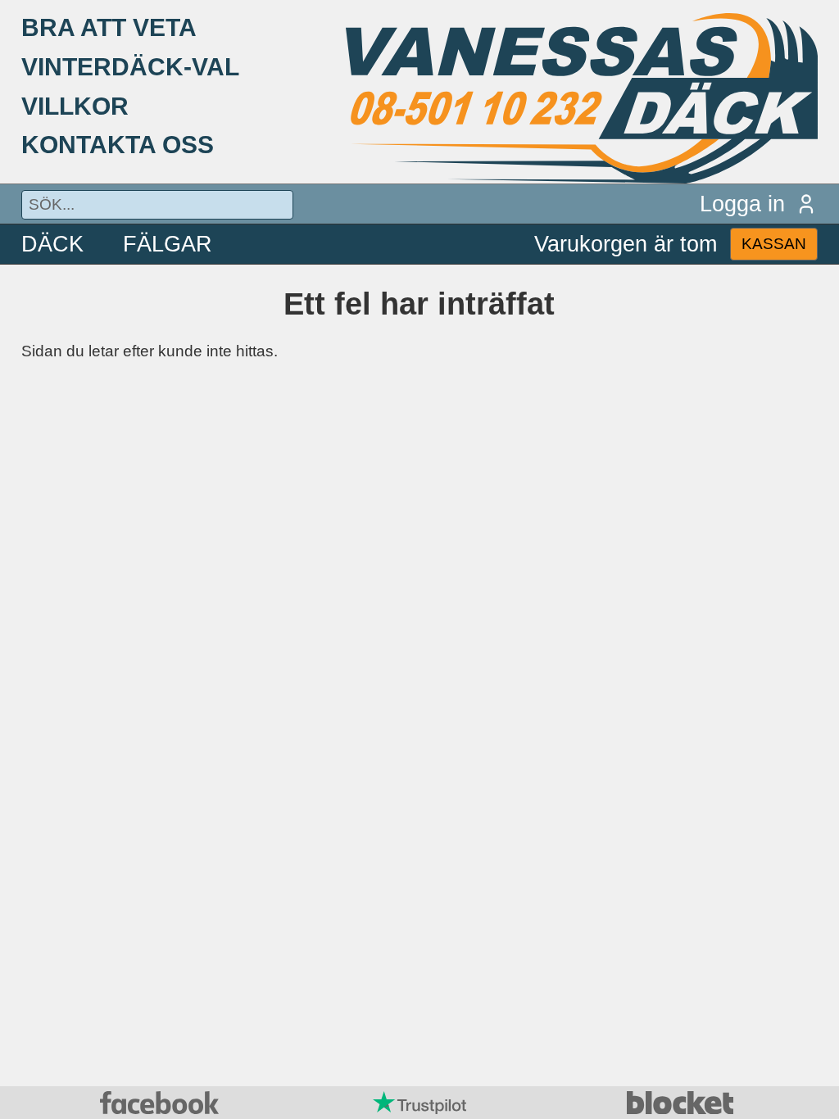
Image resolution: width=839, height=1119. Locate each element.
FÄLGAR (167, 243)
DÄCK (52, 243)
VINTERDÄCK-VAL (130, 66)
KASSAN (773, 243)
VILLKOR (75, 106)
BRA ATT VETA (109, 27)
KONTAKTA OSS (117, 144)
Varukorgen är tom (625, 243)
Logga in (742, 203)
